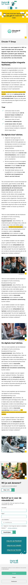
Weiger (14, 577)
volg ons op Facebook (14, 541)
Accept (14, 573)
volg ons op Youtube (14, 550)
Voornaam (4, 507)
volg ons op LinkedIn (14, 545)
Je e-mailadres (5, 519)
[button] (16, 8)
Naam (3, 513)
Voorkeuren (14, 581)
